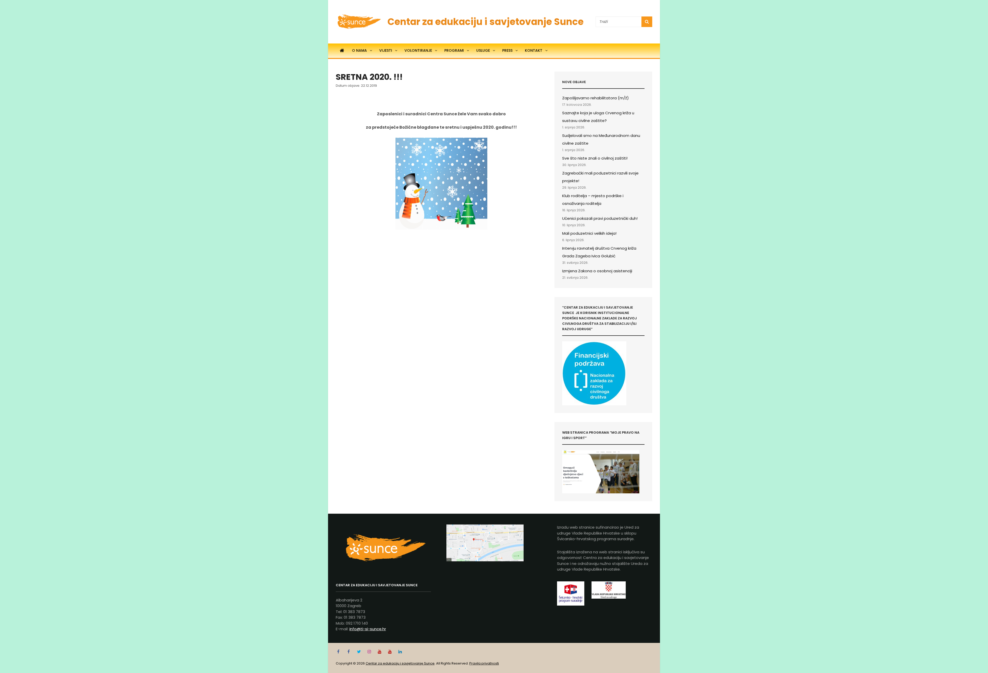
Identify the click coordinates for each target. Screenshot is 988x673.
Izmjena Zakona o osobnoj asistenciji (597, 271)
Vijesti (385, 50)
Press (507, 50)
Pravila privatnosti (484, 663)
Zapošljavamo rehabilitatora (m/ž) (595, 98)
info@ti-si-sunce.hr (367, 629)
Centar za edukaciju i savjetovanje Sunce (485, 21)
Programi (454, 50)
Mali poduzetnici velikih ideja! (589, 233)
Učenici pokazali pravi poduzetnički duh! (600, 218)
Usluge (483, 50)
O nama (359, 50)
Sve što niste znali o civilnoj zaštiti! (595, 158)
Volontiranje (418, 50)
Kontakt (533, 50)
